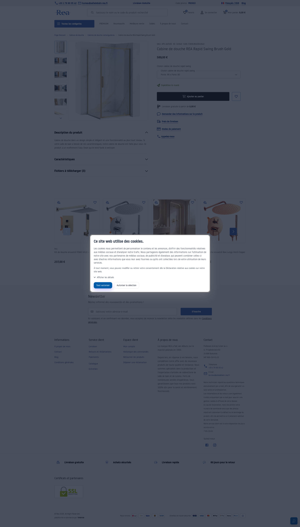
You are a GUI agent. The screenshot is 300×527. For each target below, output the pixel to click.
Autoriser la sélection (126, 285)
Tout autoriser (103, 285)
